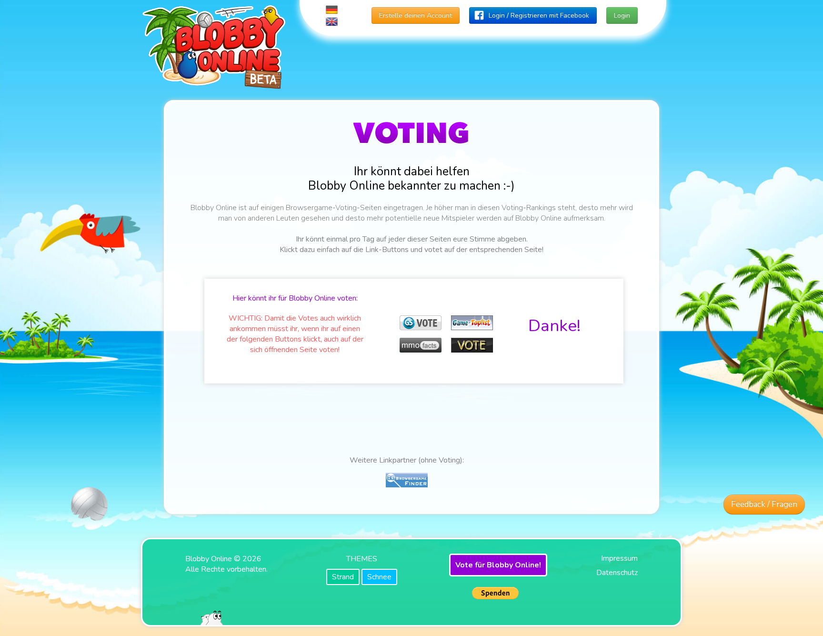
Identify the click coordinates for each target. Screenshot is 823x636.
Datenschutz (617, 572)
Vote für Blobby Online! (498, 565)
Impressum (619, 558)
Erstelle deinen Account (415, 15)
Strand (343, 577)
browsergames (430, 299)
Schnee (379, 577)
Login (622, 15)
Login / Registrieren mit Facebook (539, 15)
